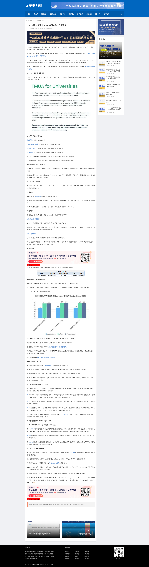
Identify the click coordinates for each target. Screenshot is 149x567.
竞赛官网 (67, 558)
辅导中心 (97, 14)
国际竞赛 (43, 14)
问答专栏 (87, 556)
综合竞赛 (87, 554)
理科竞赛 (67, 551)
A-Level (75, 401)
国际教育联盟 (46, 504)
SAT (85, 62)
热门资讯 (35, 14)
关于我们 (107, 14)
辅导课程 (67, 556)
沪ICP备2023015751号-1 (46, 564)
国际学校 (62, 14)
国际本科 (72, 14)
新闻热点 (39, 20)
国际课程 (53, 14)
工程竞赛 (67, 554)
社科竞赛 (77, 551)
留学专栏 (80, 14)
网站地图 (77, 558)
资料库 (76, 556)
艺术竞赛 (77, 554)
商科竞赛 (87, 551)
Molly (34, 504)
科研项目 (89, 14)
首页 (29, 14)
